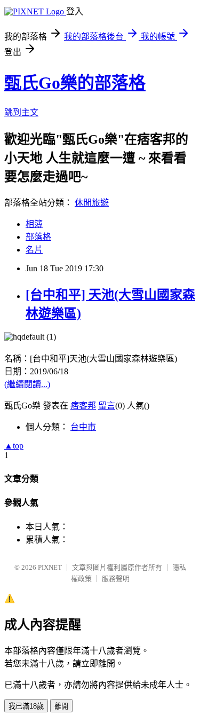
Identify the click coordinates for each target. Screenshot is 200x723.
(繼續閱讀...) (27, 384)
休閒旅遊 (92, 202)
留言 (106, 405)
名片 (34, 249)
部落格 (38, 236)
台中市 (83, 426)
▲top (13, 445)
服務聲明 (116, 579)
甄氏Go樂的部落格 (75, 82)
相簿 (34, 224)
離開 (61, 706)
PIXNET (50, 567)
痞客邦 (83, 405)
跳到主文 (21, 112)
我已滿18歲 (26, 706)
